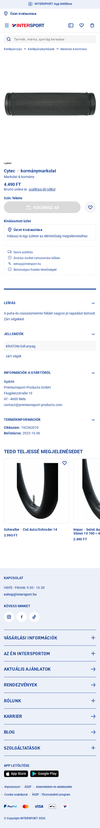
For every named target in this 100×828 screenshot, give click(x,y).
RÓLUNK (12, 700)
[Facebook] (22, 617)
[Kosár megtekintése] (92, 25)
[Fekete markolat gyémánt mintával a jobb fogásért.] (50, 104)
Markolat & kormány (73, 49)
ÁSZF (28, 787)
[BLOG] (50, 732)
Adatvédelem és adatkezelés (54, 787)
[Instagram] (9, 617)
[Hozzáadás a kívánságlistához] (90, 207)
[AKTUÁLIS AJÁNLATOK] (50, 669)
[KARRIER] (50, 716)
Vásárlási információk (30, 637)
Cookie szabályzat (16, 794)
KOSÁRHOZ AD (46, 207)
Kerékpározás (13, 49)
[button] (50, 303)
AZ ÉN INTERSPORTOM (27, 653)
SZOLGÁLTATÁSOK (22, 748)
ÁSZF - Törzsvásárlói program (51, 794)
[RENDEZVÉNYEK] (50, 685)
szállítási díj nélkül (42, 189)
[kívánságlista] (81, 25)
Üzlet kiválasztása (28, 230)
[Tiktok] (34, 617)
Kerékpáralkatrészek (41, 49)
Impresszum (12, 787)
